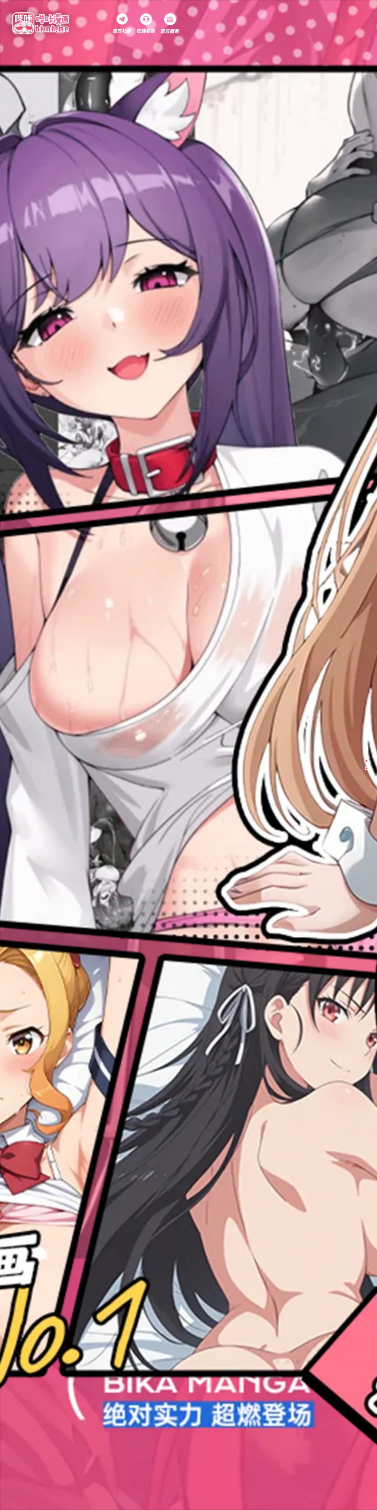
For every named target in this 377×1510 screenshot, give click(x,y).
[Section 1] (365, 747)
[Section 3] (365, 768)
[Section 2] (365, 757)
